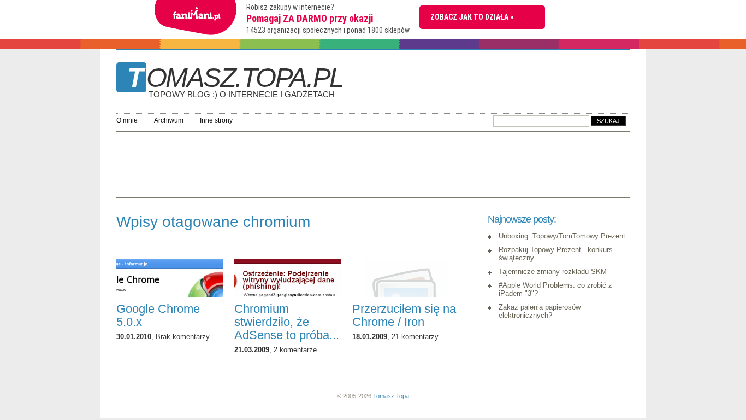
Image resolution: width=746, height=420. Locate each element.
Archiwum (168, 120)
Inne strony (216, 120)
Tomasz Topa (391, 396)
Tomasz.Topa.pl (235, 81)
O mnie (127, 120)
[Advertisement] (315, 161)
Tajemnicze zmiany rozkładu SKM (553, 271)
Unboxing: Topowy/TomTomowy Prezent (562, 236)
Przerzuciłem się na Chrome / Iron (404, 315)
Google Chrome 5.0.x (158, 315)
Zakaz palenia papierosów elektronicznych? (540, 311)
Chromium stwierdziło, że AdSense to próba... (286, 322)
